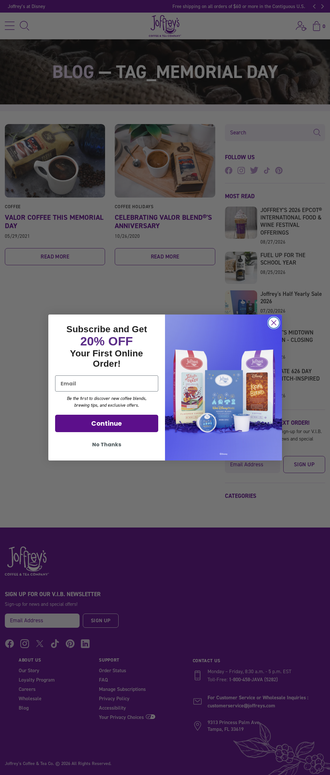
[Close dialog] (273, 322)
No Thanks (106, 444)
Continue (106, 423)
